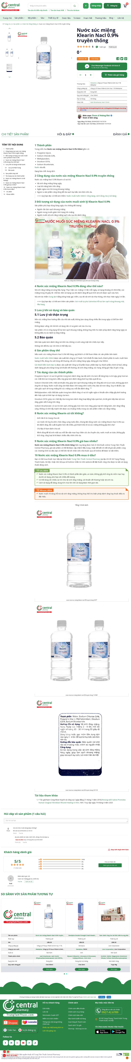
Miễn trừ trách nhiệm (50, 1018)
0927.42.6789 (110, 1012)
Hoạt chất (88, 18)
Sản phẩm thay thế (12, 173)
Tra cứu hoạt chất (57, 10)
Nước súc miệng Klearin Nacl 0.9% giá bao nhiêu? (14, 184)
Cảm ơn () (28, 881)
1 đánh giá (102, 47)
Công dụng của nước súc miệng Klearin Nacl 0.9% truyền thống (15, 152)
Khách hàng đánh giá (18, 852)
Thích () (17, 842)
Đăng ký (113, 5)
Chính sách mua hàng (76, 1012)
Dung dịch (53, 297)
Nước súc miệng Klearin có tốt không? (14, 179)
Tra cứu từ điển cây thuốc (37, 10)
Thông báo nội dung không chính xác (52, 1023)
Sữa (42, 18)
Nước (37, 167)
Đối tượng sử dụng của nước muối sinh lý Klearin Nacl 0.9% (15, 156)
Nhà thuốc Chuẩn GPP (51, 1015)
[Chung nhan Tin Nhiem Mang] (119, 1055)
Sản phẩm (19, 18)
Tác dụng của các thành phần (15, 176)
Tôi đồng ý (102, 997)
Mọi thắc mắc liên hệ (104, 1003)
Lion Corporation (108, 949)
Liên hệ (120, 18)
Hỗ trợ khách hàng (51, 1003)
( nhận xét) (18, 868)
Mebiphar (93, 83)
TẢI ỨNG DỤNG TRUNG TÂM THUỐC (109, 1027)
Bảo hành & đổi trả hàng (77, 1018)
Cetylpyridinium (78, 958)
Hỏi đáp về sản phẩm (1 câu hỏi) (25, 814)
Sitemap (71, 1029)
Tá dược (77, 18)
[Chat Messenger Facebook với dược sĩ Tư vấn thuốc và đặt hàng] (87, 69)
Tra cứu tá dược (73, 10)
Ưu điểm (9, 192)
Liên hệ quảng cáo (49, 1031)
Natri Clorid (105, 102)
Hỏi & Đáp (65, 134)
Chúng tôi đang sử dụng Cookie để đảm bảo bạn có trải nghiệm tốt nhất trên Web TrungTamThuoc (58, 997)
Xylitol (109, 956)
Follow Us (7, 1037)
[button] (64, 974)
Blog (111, 18)
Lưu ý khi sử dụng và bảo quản (15, 164)
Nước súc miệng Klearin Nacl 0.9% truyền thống (49, 935)
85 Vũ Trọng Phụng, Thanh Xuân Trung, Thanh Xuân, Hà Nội (113, 1019)
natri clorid (55, 956)
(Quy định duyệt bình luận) (120, 849)
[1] (91, 388)
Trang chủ (7, 18)
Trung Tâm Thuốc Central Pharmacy (86, 459)
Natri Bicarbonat (95, 102)
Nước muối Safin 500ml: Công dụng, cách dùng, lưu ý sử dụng (91, 196)
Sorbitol (103, 956)
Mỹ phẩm (32, 18)
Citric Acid (87, 958)
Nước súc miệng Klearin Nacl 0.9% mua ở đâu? (14, 188)
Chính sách (73, 1003)
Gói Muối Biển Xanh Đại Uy (45, 365)
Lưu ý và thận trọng (14, 168)
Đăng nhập (96, 5)
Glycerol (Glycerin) (73, 956)
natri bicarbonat (45, 956)
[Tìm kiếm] (74, 6)
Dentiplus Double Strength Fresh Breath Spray (81, 935)
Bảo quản (11, 170)
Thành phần (10, 149)
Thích (15, 833)
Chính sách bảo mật (89, 997)
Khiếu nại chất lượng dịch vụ (53, 1027)
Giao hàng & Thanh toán (77, 1022)
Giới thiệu (46, 1008)
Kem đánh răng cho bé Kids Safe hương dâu (113, 935)
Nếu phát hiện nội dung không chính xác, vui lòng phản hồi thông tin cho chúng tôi (103, 109)
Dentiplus (79, 949)
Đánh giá (121, 134)
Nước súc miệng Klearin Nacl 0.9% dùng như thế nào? (14, 161)
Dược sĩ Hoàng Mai (101, 115)
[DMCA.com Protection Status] (126, 1055)
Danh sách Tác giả (74, 1025)
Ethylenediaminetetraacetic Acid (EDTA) (49, 958)
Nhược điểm (10, 194)
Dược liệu (66, 18)
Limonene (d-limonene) (88, 956)
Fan (11, 1030)
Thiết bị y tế (53, 18)
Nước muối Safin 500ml (44, 358)
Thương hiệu (100, 18)
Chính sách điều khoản (76, 1008)
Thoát (108, 997)
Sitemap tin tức (81, 1029)
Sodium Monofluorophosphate (116, 958)
